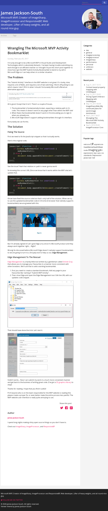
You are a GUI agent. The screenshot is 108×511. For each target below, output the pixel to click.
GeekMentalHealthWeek (93, 147)
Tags (14, 35)
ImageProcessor (32, 426)
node (86, 150)
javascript (87, 158)
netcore (87, 144)
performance (91, 62)
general (89, 53)
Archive (4, 35)
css (102, 153)
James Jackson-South (22, 13)
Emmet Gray (68, 262)
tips (95, 153)
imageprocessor (92, 57)
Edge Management (15, 262)
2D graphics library (63, 382)
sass (99, 153)
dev (87, 50)
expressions (88, 153)
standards (88, 155)
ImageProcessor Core (94, 127)
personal (89, 64)
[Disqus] (40, 455)
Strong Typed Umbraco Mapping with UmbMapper (95, 99)
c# (92, 144)
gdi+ (100, 150)
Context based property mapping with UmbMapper (95, 89)
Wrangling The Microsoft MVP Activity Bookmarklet (95, 120)
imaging (93, 150)
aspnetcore (98, 144)
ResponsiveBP (49, 426)
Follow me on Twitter (12, 500)
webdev (89, 69)
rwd (93, 158)
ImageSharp (21, 426)
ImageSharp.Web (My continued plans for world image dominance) (94, 109)
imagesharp (91, 60)
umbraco (89, 67)
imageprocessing (93, 55)
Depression (96, 155)
